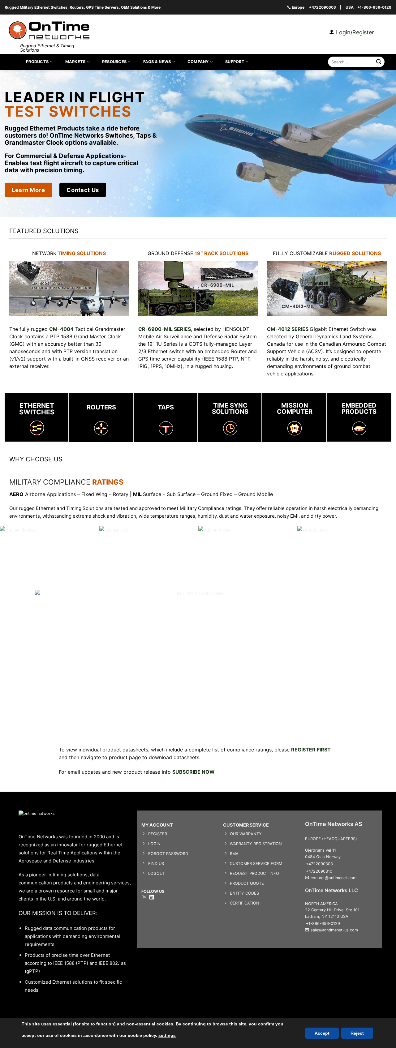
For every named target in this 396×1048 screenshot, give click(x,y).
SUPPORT (234, 61)
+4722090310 (319, 871)
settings (167, 1035)
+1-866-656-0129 (374, 7)
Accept (322, 1033)
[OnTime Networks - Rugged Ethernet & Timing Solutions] (49, 30)
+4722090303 (322, 7)
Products (37, 61)
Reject (357, 1033)
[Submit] (379, 62)
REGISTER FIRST (311, 749)
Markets (75, 61)
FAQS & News (157, 61)
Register (363, 32)
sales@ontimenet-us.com (334, 930)
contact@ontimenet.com (333, 877)
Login (342, 32)
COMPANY (198, 61)
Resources (114, 61)
